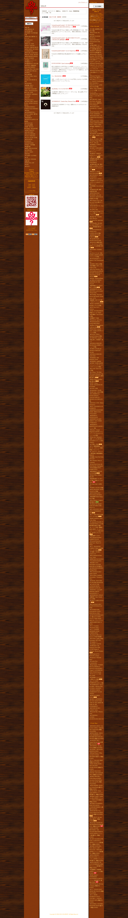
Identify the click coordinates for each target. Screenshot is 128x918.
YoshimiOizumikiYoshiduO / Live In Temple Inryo (64, 51)
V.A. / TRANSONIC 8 (57, 76)
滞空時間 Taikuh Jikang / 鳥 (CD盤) (96, 497)
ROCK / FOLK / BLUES (32, 54)
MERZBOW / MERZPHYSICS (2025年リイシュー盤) (96, 426)
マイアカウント (83, 2)
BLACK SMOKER (30, 134)
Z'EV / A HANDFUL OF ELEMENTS (96, 407)
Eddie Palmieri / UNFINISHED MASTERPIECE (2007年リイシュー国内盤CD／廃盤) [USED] (96, 878)
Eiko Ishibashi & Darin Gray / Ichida (96, 556)
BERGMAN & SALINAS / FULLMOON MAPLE (97, 560)
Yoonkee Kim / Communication (94, 662)
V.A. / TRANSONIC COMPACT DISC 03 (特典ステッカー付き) (96, 548)
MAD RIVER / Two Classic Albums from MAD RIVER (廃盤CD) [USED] (96, 812)
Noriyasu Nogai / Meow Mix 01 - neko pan (96, 141)
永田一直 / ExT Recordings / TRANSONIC (31, 127)
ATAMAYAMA (30, 143)
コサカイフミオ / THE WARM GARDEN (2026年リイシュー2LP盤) (96, 254)
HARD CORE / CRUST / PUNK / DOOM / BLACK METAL (31, 103)
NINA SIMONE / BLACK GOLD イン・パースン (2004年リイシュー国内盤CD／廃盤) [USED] (96, 857)
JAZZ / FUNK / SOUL (31, 76)
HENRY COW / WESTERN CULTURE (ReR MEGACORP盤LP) (96, 564)
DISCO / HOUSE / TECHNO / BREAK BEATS (31, 46)
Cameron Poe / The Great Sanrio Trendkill (96, 131)
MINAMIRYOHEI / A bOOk (96, 623)
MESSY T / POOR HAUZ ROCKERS (95, 172)
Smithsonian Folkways (31, 71)
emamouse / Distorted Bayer (95, 658)
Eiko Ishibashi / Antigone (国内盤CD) (96, 501)
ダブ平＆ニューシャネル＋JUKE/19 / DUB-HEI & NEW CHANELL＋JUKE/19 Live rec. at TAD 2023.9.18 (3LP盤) (97, 83)
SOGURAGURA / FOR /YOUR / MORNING (96, 113)
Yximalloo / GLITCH (96, 644)
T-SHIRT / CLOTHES (31, 155)
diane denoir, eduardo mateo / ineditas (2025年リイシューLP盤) (97, 330)
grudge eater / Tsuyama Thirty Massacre (96, 217)
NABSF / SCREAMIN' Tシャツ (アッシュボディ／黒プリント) (96, 149)
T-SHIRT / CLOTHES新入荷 (31, 33)
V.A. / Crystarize (95, 626)
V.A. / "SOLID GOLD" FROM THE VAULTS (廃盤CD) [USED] (97, 891)
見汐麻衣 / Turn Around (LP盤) (96, 315)
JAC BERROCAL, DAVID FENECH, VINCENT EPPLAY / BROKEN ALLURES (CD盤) (96, 397)
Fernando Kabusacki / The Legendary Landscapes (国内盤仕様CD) (96, 375)
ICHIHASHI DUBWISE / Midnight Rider (96, 569)
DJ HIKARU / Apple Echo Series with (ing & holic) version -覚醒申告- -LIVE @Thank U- (96, 102)
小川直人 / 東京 (95, 444)
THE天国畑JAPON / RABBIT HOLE (95, 468)
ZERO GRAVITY (30, 130)
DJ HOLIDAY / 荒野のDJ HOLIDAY (96, 176)
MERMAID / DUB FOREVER (95, 236)
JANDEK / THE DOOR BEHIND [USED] (96, 750)
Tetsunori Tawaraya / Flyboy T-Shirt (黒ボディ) (96, 76)
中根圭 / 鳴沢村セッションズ (96, 127)
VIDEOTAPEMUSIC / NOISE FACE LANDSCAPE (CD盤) (96, 231)
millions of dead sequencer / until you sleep (96, 326)
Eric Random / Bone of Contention (96, 461)
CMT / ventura (94, 383)
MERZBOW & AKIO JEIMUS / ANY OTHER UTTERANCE (96, 420)
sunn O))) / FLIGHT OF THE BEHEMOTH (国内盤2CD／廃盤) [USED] (96, 824)
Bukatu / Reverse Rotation (97, 651)
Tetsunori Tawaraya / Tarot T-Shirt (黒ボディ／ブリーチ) (96, 72)
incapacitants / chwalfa (96, 390)
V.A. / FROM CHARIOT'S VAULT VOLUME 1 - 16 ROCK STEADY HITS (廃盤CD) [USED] (96, 898)
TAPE (27, 164)
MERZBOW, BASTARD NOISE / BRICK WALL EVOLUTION (96, 411)
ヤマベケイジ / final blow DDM (95, 674)
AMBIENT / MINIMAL (32, 94)
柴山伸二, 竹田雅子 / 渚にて (96, 340)
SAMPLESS (29, 150)
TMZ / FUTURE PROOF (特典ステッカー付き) (96, 311)
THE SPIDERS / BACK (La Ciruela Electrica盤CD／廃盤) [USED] (96, 787)
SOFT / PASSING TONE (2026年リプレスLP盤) (96, 304)
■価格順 (59, 17)
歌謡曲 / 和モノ (30, 85)
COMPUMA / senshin (96, 338)
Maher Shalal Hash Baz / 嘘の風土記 (96, 380)
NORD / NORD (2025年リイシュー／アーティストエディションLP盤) (96, 365)
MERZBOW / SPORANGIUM (94, 416)
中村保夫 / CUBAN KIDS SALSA (95, 145)
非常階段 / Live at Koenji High (96, 187)
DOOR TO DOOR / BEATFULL (95, 37)
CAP (27, 157)
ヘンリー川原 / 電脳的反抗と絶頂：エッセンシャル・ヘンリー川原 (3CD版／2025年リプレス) (96, 530)
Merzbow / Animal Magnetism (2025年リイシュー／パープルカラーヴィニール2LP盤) (96, 432)
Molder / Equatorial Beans (97, 278)
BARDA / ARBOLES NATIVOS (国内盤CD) (95, 51)
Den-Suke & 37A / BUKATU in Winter (95, 655)
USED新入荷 (29, 31)
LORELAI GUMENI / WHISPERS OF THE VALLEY (96, 282)
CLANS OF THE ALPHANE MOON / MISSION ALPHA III (95, 586)
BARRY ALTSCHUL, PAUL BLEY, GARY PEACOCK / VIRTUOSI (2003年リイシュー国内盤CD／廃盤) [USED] (96, 849)
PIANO (28, 98)
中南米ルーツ (29, 62)
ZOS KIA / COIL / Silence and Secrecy (96, 403)
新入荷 (27, 27)
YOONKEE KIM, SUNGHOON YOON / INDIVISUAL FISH (95, 611)
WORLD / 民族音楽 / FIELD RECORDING (30, 66)
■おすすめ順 (53, 17)
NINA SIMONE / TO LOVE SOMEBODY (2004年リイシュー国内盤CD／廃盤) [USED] (96, 865)
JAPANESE (29, 83)
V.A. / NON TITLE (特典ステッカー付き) (96, 515)
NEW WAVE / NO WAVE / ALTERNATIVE (31, 50)
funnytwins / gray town (96, 320)
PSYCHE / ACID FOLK (32, 53)
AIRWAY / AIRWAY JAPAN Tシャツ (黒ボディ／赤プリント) (96, 155)
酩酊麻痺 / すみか (95, 535)
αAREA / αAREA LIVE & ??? (96, 601)
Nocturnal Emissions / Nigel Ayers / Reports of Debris (95, 542)
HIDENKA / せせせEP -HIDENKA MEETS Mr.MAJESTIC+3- (96, 591)
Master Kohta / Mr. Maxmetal (95, 33)
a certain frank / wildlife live (96, 485)
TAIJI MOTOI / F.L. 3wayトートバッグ (97, 206)
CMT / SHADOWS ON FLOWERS (96, 385)
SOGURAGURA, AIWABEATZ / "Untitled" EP (96, 108)
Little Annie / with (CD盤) (97, 392)
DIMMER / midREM (96, 361)
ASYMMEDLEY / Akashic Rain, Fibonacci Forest (64, 101)
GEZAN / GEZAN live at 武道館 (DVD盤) (96, 197)
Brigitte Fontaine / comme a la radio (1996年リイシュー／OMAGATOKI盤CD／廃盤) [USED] (97, 799)
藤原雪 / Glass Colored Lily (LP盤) (96, 598)
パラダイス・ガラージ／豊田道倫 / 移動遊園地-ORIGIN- (96, 453)
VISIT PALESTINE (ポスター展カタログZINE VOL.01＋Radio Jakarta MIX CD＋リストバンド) (97, 617)
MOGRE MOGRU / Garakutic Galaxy (95, 709)
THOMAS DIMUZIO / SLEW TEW (96, 355)
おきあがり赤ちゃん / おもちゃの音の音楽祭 (96, 635)
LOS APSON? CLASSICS (28, 41)
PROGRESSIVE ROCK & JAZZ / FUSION (31, 57)
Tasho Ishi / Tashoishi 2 (96, 437)
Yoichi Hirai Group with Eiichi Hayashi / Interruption (96, 465)
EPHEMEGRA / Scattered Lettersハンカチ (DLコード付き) (96, 95)
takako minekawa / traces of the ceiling (96, 519)
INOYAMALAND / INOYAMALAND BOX (96, 494)
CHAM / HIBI (94, 388)
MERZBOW (29, 117)
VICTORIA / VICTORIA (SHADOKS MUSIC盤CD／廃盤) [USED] (96, 905)
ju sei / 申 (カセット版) (96, 139)
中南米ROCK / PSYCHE (32, 63)
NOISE (27, 110)
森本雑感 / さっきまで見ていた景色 (96, 286)
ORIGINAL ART (30, 163)
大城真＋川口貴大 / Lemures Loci (95, 552)
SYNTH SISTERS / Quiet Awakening (61, 63)
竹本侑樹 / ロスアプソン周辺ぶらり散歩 (96, 678)
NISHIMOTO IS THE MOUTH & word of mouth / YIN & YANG (96, 291)
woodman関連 (29, 125)
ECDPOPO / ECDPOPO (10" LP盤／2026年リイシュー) (96, 135)
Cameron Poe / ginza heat (97, 220)
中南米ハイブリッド (31, 60)
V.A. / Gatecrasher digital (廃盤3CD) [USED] (96, 761)
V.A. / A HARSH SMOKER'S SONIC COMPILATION (95, 631)
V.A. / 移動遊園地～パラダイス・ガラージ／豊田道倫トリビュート (96, 447)
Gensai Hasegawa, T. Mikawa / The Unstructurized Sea (96, 260)
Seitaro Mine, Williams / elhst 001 (96, 476)
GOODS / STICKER (31, 159)
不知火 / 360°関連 (30, 145)
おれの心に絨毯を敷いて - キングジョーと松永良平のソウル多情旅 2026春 (96, 245)
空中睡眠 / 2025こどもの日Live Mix (96, 266)
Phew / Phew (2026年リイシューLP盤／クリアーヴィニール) (96, 90)
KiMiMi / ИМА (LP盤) (96, 264)
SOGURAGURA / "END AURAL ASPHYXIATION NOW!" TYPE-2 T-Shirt (96, 122)
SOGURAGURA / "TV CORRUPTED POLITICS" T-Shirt (96, 117)
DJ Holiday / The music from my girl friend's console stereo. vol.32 (96, 296)
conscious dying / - (95, 627)
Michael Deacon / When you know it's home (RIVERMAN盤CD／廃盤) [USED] (96, 755)
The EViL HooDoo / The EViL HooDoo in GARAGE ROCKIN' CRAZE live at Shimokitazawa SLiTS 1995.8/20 (96, 273)
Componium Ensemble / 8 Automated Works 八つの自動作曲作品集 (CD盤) (96, 523)
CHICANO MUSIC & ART (30, 80)
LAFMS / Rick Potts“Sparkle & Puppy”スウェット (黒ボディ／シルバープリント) (97, 212)
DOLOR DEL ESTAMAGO (28, 140)
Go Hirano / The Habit (96, 372)
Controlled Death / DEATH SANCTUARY (95, 239)
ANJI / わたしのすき (96, 178)
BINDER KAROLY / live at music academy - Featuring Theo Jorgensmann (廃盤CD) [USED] (96, 728)
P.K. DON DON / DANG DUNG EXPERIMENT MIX (96, 511)
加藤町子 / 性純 (95, 318)
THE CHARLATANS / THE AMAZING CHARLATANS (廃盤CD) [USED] (96, 766)
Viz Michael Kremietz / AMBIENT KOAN (96, 538)
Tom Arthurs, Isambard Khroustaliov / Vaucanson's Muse (96, 577)
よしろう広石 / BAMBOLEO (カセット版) (96, 682)
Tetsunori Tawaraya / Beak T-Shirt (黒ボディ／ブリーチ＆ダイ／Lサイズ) (96, 59)
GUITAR (28, 96)
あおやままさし (30, 99)
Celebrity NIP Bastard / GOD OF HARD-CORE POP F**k (96, 505)
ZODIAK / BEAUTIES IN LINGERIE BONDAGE (96, 581)
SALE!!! (28, 166)
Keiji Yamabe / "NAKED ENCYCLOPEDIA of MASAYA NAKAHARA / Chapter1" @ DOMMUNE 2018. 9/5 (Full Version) (96, 668)
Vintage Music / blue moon (32, 69)
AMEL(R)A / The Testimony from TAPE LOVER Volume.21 (95, 647)
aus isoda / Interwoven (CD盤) (95, 369)
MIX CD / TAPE (30, 43)
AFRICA (28, 72)
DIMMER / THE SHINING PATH (94, 358)
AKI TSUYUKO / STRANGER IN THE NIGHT (95, 41)
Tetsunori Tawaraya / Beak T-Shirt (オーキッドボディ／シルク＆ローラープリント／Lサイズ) (96, 66)
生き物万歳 (29, 74)
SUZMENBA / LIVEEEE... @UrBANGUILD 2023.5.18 (96, 717)
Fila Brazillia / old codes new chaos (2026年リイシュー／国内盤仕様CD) (96, 224)
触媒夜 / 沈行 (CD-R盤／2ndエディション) (96, 301)
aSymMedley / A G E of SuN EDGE (60, 88)
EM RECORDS (29, 132)
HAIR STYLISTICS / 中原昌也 (31, 120)
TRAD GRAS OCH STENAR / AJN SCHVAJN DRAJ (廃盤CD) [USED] (96, 772)
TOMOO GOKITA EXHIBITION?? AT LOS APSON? (96, 691)
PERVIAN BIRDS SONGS (95, 696)
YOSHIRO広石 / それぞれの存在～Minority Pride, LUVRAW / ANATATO (96, 686)
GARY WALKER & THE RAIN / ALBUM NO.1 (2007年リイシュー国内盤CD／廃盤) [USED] (96, 841)
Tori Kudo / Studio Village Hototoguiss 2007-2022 (96, 639)
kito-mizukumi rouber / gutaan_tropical (96, 572)
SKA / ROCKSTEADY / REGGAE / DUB (31, 91)
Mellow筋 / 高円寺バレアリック (31, 37)
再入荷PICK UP (30, 29)
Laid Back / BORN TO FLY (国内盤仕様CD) (96, 48)
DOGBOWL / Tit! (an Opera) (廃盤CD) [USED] (96, 746)
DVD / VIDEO (29, 152)
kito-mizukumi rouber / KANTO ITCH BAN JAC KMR (96, 606)
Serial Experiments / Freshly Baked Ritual (95, 322)
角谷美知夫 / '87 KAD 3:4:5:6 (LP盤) (96, 472)
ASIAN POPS (29, 87)
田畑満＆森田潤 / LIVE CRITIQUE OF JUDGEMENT (96, 160)
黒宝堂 (27, 161)
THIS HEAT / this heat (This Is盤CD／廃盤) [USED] (96, 819)
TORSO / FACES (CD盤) (97, 487)
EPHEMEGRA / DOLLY (97, 595)
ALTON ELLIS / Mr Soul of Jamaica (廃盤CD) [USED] (96, 885)
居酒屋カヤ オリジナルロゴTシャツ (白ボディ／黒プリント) (96, 182)
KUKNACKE (29, 123)
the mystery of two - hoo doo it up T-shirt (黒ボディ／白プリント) (96, 202)
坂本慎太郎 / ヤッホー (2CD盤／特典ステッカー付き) (96, 480)
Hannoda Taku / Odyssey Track (96, 712)
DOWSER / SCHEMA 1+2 (96, 250)
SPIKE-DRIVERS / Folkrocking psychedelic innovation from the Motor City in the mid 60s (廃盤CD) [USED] (96, 780)
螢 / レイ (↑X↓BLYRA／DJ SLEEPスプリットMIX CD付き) (96, 440)
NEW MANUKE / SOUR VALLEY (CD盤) (96, 490)
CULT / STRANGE (30, 135)
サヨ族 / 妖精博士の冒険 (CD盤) (96, 30)
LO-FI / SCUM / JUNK (31, 137)
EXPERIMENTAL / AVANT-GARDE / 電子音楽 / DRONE (30, 114)
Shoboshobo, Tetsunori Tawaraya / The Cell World (96, 55)
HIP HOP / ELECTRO (31, 89)
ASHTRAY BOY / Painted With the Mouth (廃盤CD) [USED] (96, 742)
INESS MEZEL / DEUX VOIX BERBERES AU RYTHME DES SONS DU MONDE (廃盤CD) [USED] (97, 735)
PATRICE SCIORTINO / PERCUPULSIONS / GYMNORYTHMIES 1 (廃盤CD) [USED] (96, 806)
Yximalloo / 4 (94, 642)
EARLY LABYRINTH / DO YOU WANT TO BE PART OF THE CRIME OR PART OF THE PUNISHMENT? (96, 702)
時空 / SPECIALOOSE (31, 148)
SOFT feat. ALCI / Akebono (95, 308)
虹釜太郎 (28, 146)
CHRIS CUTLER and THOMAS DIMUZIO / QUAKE (95, 350)
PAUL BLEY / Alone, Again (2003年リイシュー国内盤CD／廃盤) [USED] (96, 792)
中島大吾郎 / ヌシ (95, 45)
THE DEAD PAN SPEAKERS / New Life (95, 194)
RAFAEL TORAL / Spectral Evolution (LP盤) (96, 335)
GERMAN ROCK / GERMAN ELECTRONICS (31, 107)
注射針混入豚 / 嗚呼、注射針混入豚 (96, 190)
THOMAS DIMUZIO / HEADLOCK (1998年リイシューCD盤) (96, 345)
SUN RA (28, 78)
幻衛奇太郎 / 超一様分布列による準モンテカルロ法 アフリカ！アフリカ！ (96, 167)
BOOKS (28, 154)
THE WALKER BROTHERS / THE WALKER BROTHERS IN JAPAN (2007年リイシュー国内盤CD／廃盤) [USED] (96, 832)
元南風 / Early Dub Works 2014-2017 (97, 458)
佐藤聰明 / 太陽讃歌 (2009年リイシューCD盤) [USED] (96, 871)
